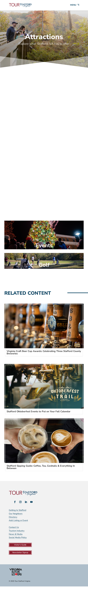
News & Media (15, 534)
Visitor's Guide (20, 545)
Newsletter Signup (20, 552)
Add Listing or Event (18, 520)
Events (44, 245)
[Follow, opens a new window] (15, 502)
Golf (44, 265)
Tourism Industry (16, 530)
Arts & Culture (44, 209)
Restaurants (44, 115)
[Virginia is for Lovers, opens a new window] (16, 575)
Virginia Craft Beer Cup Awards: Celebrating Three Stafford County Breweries (44, 352)
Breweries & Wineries (44, 136)
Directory (13, 517)
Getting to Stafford (17, 510)
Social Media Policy (18, 537)
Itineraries (44, 161)
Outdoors (44, 94)
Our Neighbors (15, 513)
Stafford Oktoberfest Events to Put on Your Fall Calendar (38, 411)
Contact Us (14, 527)
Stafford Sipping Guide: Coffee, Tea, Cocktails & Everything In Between (41, 467)
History (44, 183)
